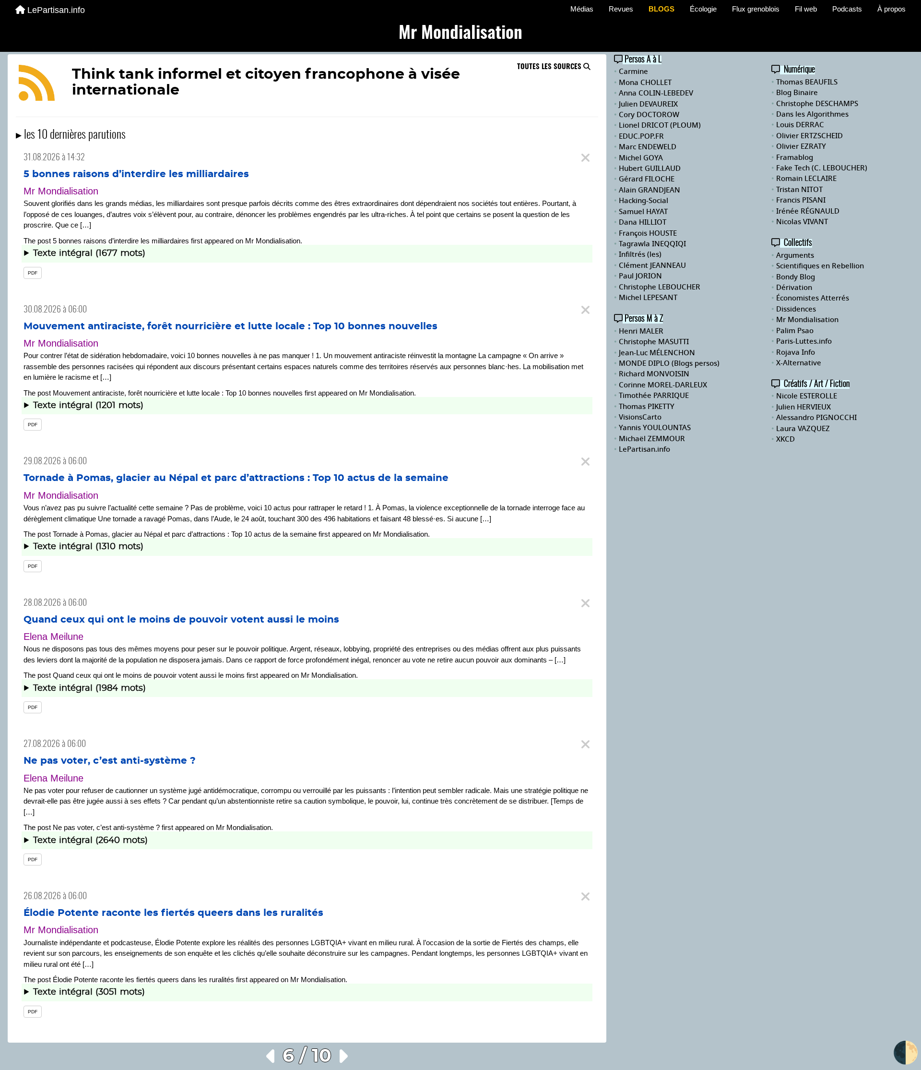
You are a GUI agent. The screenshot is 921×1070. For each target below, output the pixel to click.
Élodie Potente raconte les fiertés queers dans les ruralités (173, 913)
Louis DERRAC (800, 125)
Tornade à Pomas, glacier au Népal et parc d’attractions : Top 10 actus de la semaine (236, 478)
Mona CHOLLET (645, 82)
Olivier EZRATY (801, 146)
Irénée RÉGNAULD (807, 211)
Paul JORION (640, 276)
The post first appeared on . (306, 255)
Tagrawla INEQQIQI (652, 244)
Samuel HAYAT (643, 211)
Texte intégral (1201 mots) (88, 405)
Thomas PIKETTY (646, 406)
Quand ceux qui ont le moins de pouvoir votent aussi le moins (181, 620)
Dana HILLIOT (642, 222)
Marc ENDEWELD (647, 147)
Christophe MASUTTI (654, 342)
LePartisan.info (56, 10)
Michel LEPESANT (648, 297)
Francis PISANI (801, 200)
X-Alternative (798, 363)
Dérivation (794, 287)
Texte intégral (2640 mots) (90, 840)
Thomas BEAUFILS (807, 82)
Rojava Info (795, 352)
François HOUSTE (648, 233)
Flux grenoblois (755, 9)
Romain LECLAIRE (806, 178)
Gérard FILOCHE (646, 179)
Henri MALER (641, 331)
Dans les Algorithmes (812, 114)
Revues (621, 9)
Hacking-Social (643, 200)
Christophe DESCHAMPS (817, 103)
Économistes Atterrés (812, 298)
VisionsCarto (640, 417)
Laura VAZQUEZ (803, 428)
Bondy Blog (795, 277)
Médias (581, 9)
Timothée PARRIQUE (654, 395)
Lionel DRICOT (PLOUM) (660, 125)
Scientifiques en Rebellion (820, 266)
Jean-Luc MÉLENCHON (657, 353)
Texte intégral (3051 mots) (89, 992)
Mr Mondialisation (272, 241)
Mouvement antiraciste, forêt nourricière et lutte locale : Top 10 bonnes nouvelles (230, 326)
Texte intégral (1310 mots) (88, 546)
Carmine (633, 71)
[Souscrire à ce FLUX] (37, 84)
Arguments (795, 255)
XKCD (785, 439)
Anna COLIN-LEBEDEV (656, 93)
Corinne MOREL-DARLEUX (663, 385)
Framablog (794, 157)
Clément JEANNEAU (652, 265)
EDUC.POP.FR (641, 136)
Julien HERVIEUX (803, 407)
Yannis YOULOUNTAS (655, 427)
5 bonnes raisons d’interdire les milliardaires (136, 174)
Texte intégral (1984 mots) (89, 688)
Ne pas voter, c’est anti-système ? (110, 761)
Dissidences (796, 309)
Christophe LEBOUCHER (659, 287)
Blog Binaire (797, 92)
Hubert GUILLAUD (650, 168)
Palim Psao (795, 330)
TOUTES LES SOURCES (550, 67)
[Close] (585, 158)
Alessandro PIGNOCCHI (816, 417)
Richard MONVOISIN (654, 374)
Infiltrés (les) (640, 254)
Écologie (703, 9)
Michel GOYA (641, 158)
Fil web (806, 9)
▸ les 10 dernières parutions (71, 135)
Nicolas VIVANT (802, 221)
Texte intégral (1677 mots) (89, 253)
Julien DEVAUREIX (648, 104)
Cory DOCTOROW (649, 114)
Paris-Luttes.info (804, 341)
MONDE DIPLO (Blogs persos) (669, 363)
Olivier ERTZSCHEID (809, 136)
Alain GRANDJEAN (649, 190)
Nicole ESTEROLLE (806, 396)
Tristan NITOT (799, 189)
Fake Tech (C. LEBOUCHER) (821, 168)
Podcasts (847, 9)
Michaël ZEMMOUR (652, 438)
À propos (891, 9)
